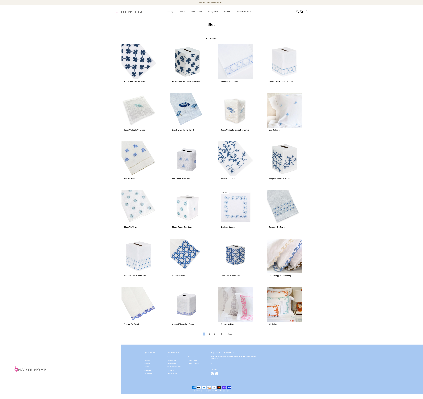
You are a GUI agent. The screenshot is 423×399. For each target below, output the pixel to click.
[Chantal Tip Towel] (139, 304)
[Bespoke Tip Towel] (235, 158)
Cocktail (147, 363)
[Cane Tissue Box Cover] (235, 256)
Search (169, 357)
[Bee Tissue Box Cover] (187, 158)
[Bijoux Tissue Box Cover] (187, 207)
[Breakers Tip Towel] (284, 207)
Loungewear (148, 373)
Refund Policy (192, 357)
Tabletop (147, 360)
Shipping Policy (172, 373)
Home (146, 357)
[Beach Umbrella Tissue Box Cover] (235, 110)
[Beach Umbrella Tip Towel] (187, 110)
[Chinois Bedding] (235, 304)
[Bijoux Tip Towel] (139, 207)
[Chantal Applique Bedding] (284, 256)
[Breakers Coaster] (235, 207)
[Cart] (306, 11)
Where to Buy (171, 360)
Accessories (148, 370)
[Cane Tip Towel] (187, 256)
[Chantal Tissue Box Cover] (187, 304)
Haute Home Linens (207, 391)
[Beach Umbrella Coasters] (139, 110)
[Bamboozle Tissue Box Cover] (284, 61)
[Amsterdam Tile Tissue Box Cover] (187, 61)
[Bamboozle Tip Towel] (235, 61)
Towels (147, 367)
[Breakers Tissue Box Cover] (139, 256)
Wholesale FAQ (172, 363)
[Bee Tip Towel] (139, 158)
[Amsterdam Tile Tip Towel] (139, 61)
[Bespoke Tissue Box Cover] (284, 158)
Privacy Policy (192, 360)
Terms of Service (193, 363)
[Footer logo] (30, 369)
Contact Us (170, 370)
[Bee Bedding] (284, 110)
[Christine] (284, 304)
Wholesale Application (174, 367)
